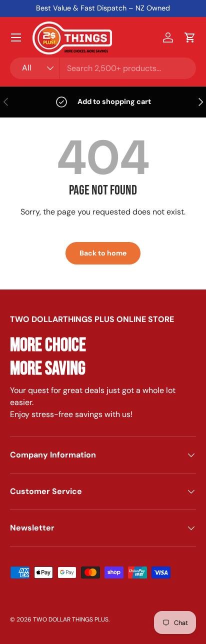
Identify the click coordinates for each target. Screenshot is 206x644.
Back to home (103, 253)
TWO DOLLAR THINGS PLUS (70, 620)
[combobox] (103, 68)
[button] (190, 37)
